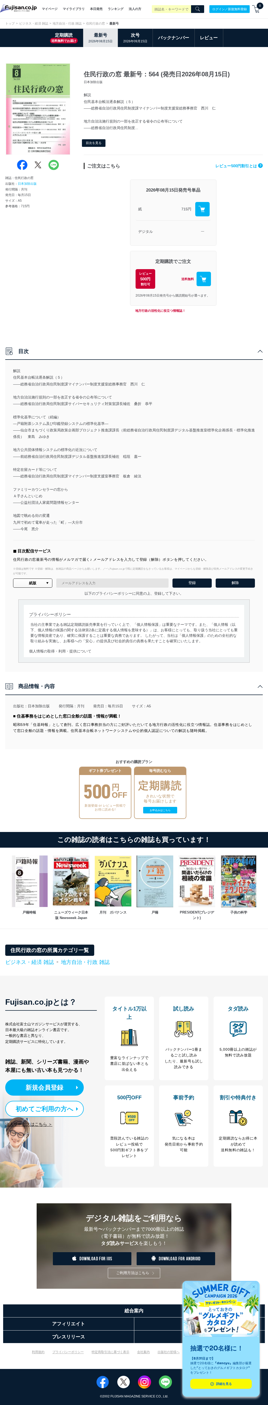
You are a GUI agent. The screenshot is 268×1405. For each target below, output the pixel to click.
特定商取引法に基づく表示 (110, 1352)
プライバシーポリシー (68, 1352)
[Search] (197, 9)
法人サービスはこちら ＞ (28, 1124)
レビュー (209, 37)
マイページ (50, 9)
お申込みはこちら (160, 810)
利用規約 (38, 1352)
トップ (10, 23)
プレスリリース (68, 1336)
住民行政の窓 (95, 23)
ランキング (116, 9)
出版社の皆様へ (169, 1352)
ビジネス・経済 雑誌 (33, 23)
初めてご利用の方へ (45, 1108)
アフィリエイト (68, 1323)
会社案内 (143, 1352)
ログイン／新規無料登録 (229, 8)
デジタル (145, 231)
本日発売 (96, 9)
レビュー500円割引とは (238, 166)
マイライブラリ (74, 9)
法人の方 (135, 9)
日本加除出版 (27, 184)
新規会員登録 (44, 1087)
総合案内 (134, 1310)
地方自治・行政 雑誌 (67, 23)
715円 (186, 209)
